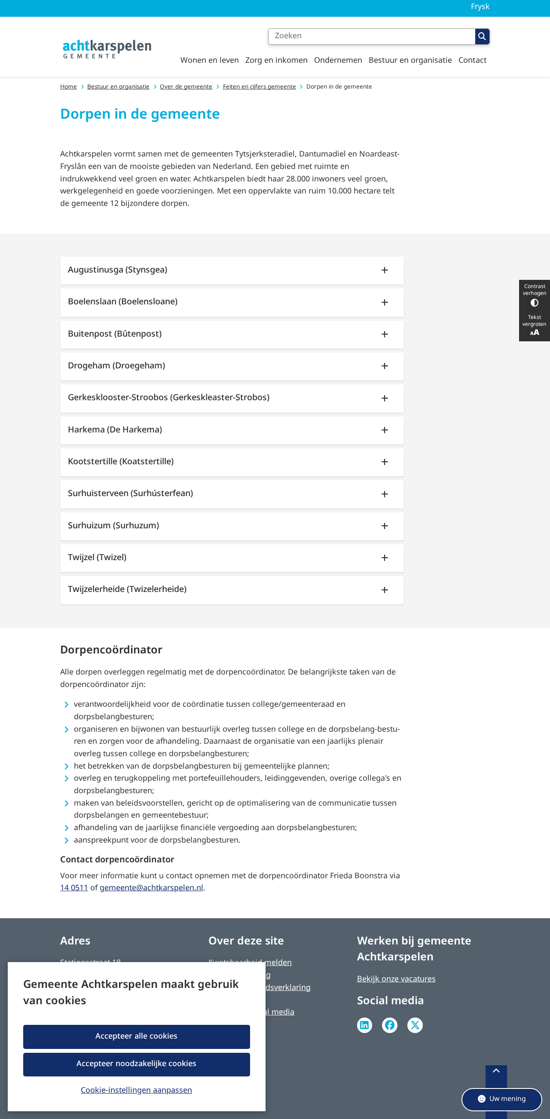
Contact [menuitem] (472, 60)
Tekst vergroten (534, 321)
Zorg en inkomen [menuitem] (276, 60)
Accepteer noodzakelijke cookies (136, 1064)
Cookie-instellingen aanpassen (136, 1090)
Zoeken (482, 36)
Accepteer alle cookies (136, 1037)
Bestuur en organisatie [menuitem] (410, 60)
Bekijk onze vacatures (396, 979)
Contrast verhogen (535, 290)
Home (68, 87)
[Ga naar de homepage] (107, 49)
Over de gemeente (186, 87)
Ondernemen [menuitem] (338, 60)
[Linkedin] (365, 1025)
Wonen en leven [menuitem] (209, 60)
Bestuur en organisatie (118, 87)
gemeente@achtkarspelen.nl (151, 888)
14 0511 (74, 888)
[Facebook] (389, 1025)
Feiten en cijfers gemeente (259, 87)
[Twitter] (415, 1025)
